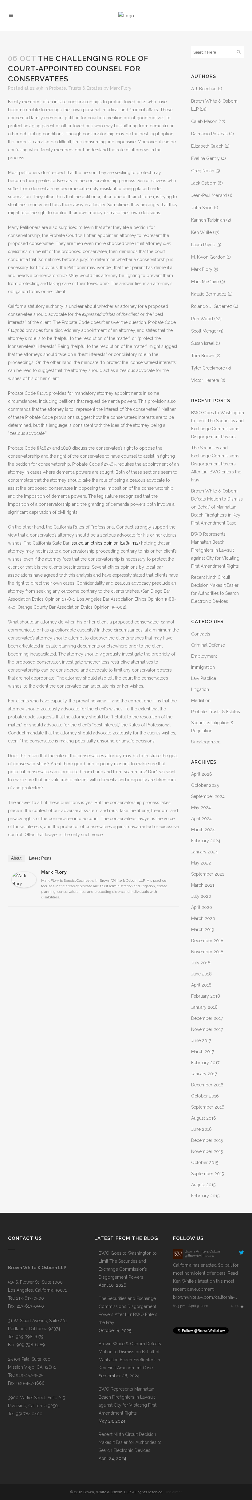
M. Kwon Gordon (208, 257)
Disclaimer (173, 1492)
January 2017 (204, 1073)
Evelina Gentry (205, 158)
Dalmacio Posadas (209, 133)
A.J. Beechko (204, 88)
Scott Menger (204, 331)
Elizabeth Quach (207, 146)
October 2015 (204, 1162)
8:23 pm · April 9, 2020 (190, 1306)
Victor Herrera (205, 380)
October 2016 (205, 1095)
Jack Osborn (203, 183)
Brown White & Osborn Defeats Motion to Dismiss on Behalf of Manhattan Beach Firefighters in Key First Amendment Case (217, 506)
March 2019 (202, 929)
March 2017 (202, 1051)
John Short (202, 207)
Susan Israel (203, 343)
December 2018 (207, 940)
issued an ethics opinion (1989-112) (105, 543)
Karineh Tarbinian (208, 220)
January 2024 (204, 851)
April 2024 (201, 818)
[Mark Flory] (24, 886)
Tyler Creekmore (208, 368)
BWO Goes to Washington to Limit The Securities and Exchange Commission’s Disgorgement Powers (128, 1265)
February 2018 (205, 996)
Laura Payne (203, 244)
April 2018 (201, 985)
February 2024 (205, 840)
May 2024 (201, 807)
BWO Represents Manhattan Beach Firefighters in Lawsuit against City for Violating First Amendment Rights (215, 550)
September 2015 (207, 1173)
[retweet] (237, 1306)
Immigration (203, 667)
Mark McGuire (205, 281)
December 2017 (207, 1018)
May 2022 (201, 862)
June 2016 (201, 1129)
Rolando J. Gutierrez (211, 306)
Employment (204, 656)
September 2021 (207, 874)
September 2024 (208, 796)
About (16, 858)
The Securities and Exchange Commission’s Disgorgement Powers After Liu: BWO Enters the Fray (216, 463)
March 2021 (202, 885)
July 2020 (201, 896)
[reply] (232, 1306)
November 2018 (207, 951)
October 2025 (205, 785)
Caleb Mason (204, 121)
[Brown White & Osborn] (178, 1257)
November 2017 (207, 1029)
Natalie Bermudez (208, 294)
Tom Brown (202, 355)
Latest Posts (40, 858)
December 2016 (207, 1084)
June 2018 (201, 973)
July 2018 (201, 962)
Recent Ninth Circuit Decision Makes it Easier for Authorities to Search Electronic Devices (130, 1442)
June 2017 (201, 1040)
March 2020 (203, 918)
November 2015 (207, 1151)
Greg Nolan (202, 170)
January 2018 (204, 1007)
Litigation (200, 689)
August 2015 (203, 1184)
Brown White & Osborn (203, 1251)
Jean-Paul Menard (209, 195)
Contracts (200, 633)
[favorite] (242, 1306)
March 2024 (203, 829)
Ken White (201, 232)
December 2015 (207, 1140)
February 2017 (205, 1062)
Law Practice (203, 678)
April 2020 (201, 907)
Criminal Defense (208, 645)
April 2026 (201, 774)
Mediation (201, 700)
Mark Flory (121, 88)
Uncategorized (206, 741)
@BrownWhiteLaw (199, 1255)
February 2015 (205, 1195)
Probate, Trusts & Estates (75, 88)
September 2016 (207, 1107)
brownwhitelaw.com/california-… (205, 1297)
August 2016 (203, 1118)
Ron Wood (202, 318)
